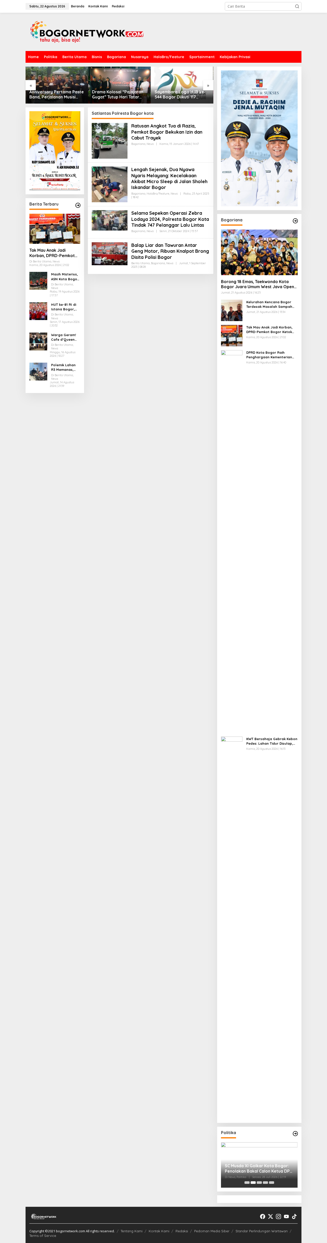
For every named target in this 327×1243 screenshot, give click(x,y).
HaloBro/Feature (158, 193)
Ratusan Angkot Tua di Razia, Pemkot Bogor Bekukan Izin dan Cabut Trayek (166, 132)
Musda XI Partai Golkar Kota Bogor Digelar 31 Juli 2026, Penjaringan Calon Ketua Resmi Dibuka (256, 1168)
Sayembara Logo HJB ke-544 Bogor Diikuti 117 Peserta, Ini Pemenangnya (118, 94)
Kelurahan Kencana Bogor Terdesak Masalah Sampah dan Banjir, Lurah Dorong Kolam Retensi (269, 304)
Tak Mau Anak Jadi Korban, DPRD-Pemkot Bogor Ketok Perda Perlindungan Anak (52, 253)
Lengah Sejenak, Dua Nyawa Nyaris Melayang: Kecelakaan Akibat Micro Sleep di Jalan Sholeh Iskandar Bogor (169, 178)
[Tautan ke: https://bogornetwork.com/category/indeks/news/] (295, 1134)
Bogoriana (138, 144)
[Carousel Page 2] (253, 1182)
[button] (297, 6)
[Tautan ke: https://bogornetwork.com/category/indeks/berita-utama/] (78, 205)
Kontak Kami (159, 1231)
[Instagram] (278, 1216)
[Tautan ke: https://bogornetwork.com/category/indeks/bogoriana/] (295, 221)
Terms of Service (42, 1236)
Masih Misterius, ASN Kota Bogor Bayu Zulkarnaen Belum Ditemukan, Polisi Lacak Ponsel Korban (65, 276)
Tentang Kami (132, 1231)
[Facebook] (262, 1216)
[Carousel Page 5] (271, 1182)
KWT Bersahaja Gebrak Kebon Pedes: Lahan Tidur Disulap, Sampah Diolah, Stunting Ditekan (271, 741)
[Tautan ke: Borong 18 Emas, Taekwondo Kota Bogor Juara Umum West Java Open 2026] (259, 252)
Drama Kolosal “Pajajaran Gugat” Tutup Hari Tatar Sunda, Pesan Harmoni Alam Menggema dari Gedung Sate (55, 94)
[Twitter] (270, 1216)
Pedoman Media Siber (211, 1231)
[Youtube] (286, 1216)
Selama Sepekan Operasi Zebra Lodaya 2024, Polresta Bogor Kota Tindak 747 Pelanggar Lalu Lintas (170, 219)
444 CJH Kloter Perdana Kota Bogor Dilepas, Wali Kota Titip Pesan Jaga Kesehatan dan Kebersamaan (180, 94)
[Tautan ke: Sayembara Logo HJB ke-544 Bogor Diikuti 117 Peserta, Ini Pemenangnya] (119, 85)
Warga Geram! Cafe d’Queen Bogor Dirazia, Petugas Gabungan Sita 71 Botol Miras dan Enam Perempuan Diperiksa (64, 337)
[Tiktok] (294, 1216)
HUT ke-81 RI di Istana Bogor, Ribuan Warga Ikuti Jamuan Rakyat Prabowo (65, 306)
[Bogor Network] (87, 31)
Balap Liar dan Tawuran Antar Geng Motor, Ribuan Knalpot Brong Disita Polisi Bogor (170, 251)
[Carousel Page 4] (265, 1182)
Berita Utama (140, 263)
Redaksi (182, 1231)
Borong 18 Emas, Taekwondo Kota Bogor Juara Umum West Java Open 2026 (257, 284)
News (150, 144)
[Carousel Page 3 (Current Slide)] (259, 1182)
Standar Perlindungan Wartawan (262, 1231)
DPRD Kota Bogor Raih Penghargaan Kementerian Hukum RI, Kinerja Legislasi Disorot (269, 354)
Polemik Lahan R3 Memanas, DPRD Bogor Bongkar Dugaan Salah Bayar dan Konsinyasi (65, 367)
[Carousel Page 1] (247, 1182)
